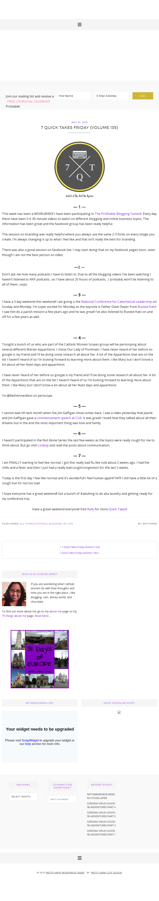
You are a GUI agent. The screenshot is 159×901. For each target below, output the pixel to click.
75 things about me (14, 616)
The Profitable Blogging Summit (118, 214)
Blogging (55, 523)
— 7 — (79, 455)
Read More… (43, 616)
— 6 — (79, 433)
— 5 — (79, 406)
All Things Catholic (34, 523)
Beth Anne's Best (79, 55)
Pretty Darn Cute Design (106, 872)
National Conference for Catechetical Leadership (116, 301)
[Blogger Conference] (119, 712)
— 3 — (79, 294)
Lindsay (43, 445)
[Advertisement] (79, 8)
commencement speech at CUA (59, 418)
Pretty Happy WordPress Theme (65, 872)
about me (55, 611)
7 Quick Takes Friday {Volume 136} (79, 553)
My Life (68, 523)
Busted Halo (147, 307)
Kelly (90, 509)
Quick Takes (117, 509)
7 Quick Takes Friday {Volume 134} (81, 547)
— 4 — (79, 337)
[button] (79, 24)
